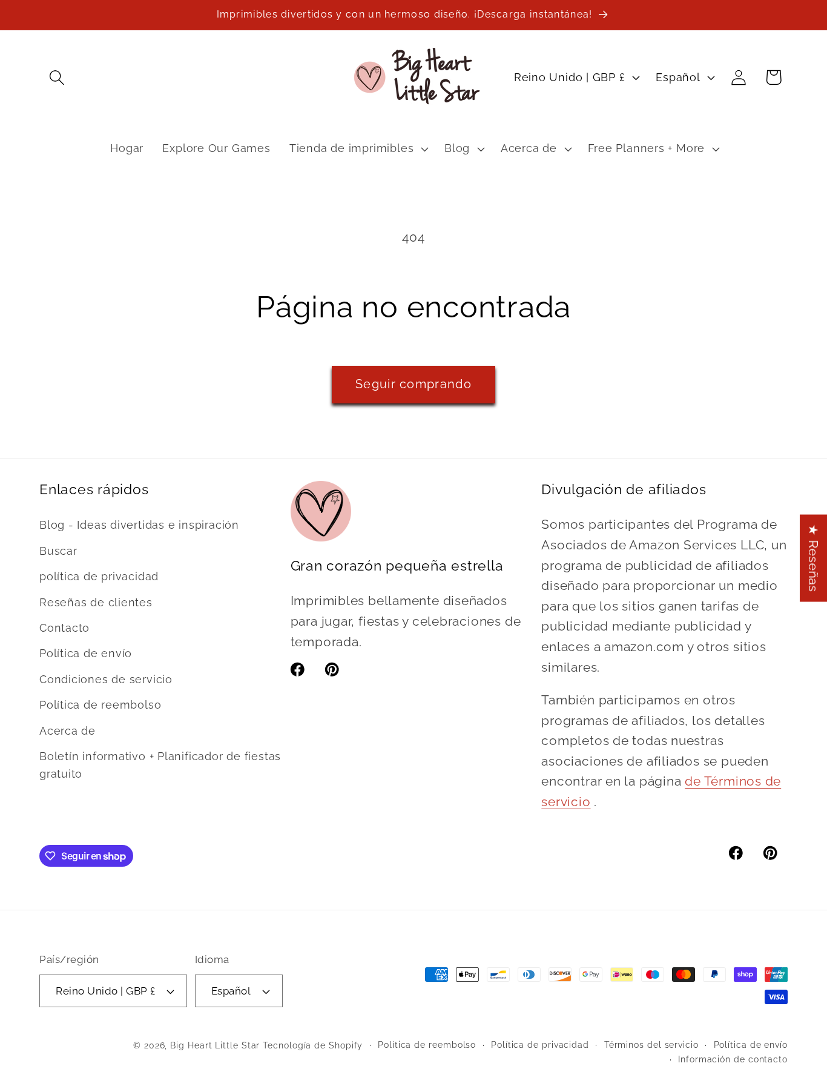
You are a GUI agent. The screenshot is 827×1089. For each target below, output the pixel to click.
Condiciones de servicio (106, 679)
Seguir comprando (413, 384)
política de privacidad (99, 576)
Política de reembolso (100, 704)
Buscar (58, 550)
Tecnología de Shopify (313, 1045)
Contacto (64, 627)
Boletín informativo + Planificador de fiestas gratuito (160, 765)
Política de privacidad (540, 1045)
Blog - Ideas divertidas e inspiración (139, 524)
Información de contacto (733, 1059)
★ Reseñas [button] (813, 558)
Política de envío (85, 653)
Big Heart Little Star (215, 1045)
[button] (56, 77)
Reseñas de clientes (96, 602)
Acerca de (67, 730)
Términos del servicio (651, 1045)
